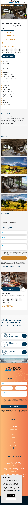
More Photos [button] (5, 213)
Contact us (5, 329)
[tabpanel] (14, 292)
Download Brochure (10, 43)
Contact (14, 442)
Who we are (13, 429)
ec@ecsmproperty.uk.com (14, 468)
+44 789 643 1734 (14, 463)
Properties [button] (13, 426)
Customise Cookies (11, 499)
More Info (4, 128)
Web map (24, 498)
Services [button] (13, 432)
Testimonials (13, 440)
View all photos (8, 56)
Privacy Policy (6, 253)
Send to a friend (9, 39)
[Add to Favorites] (23, 289)
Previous (1, 12)
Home (13, 424)
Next (27, 12)
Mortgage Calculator (8, 46)
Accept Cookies (11, 495)
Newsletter (13, 445)
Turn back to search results (10, 222)
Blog (13, 437)
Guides (13, 434)
